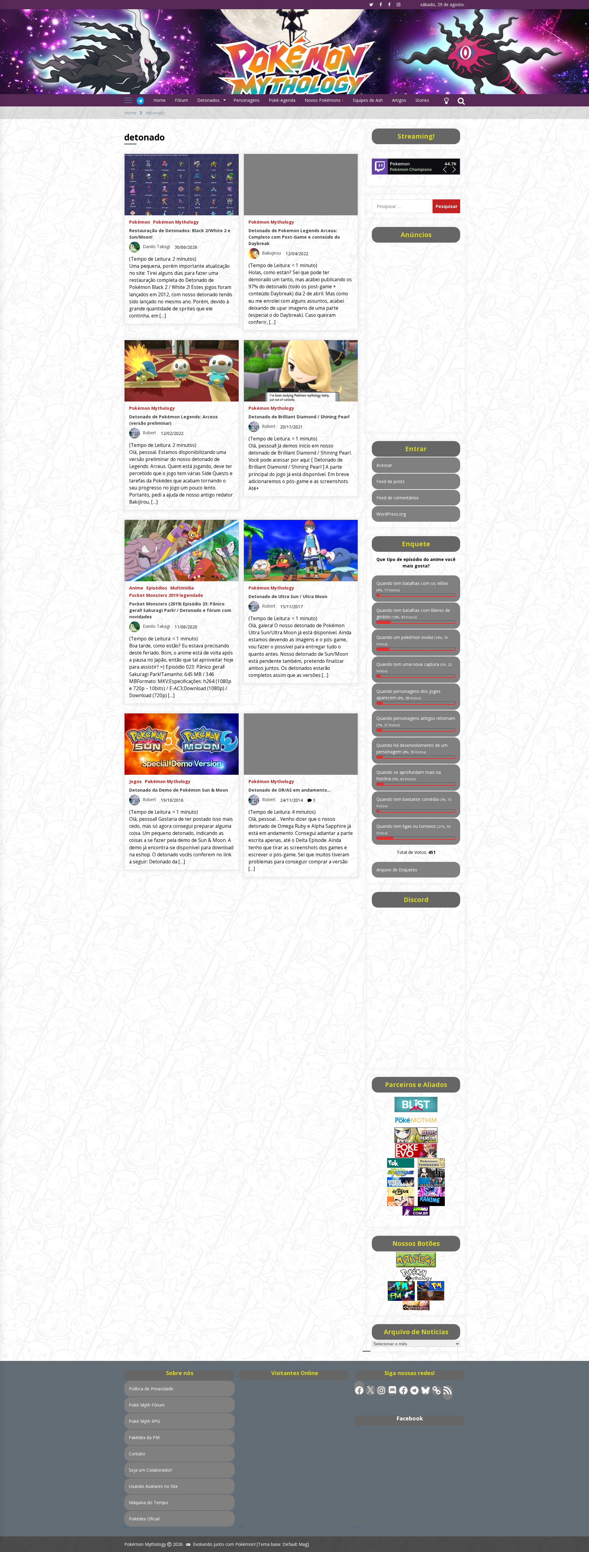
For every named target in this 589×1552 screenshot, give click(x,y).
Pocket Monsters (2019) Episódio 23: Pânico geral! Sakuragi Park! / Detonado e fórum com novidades (180, 610)
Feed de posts (390, 481)
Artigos (399, 100)
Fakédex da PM (144, 1437)
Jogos (135, 781)
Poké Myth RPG (144, 1421)
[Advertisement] (416, 335)
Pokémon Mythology (176, 221)
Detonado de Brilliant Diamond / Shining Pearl (298, 417)
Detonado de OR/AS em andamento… (289, 790)
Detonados (208, 100)
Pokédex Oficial (144, 1519)
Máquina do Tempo (148, 1502)
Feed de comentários (397, 498)
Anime (136, 587)
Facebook (409, 1418)
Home (159, 100)
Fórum (181, 100)
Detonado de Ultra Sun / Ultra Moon (287, 596)
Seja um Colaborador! (150, 1470)
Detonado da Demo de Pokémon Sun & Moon (178, 790)
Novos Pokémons (323, 100)
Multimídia (182, 587)
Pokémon (139, 221)
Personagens (246, 100)
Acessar (384, 465)
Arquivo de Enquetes (396, 870)
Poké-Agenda (282, 100)
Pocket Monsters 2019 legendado (166, 594)
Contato (137, 1454)
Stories (422, 100)
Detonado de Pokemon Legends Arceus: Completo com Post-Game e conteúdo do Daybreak (294, 237)
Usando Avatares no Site (153, 1486)
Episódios (156, 587)
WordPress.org (391, 514)
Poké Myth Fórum (147, 1405)
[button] (446, 100)
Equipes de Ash (368, 100)
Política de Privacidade (151, 1389)
